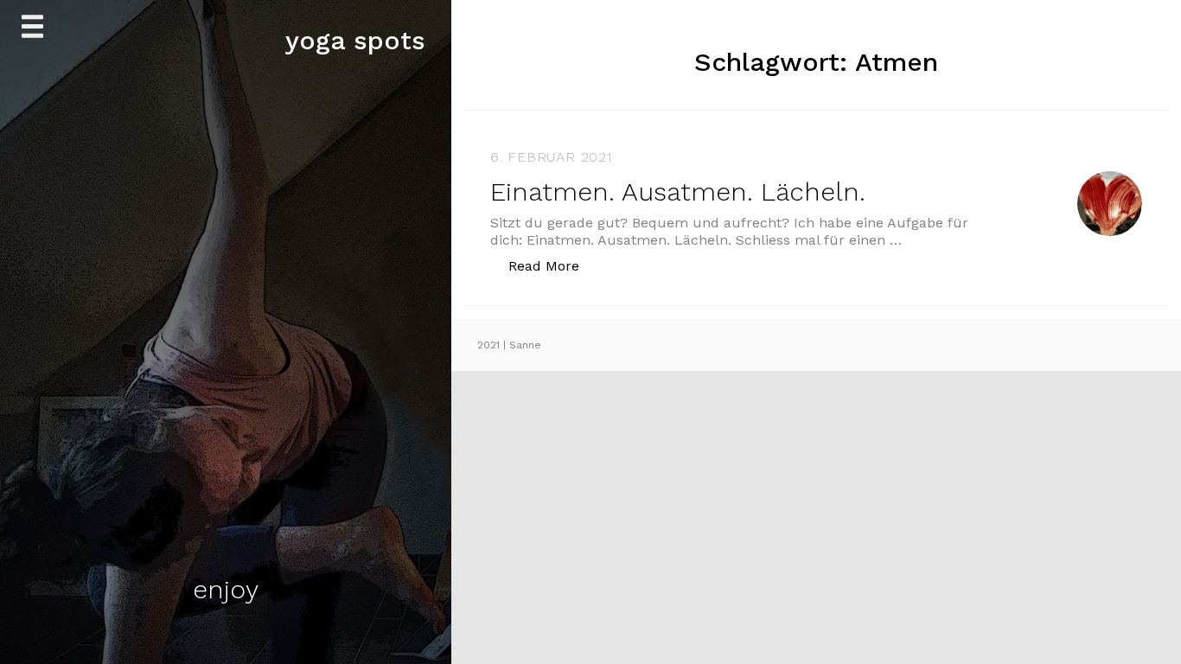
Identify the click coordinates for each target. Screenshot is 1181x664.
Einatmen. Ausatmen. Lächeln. (677, 191)
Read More (552, 265)
